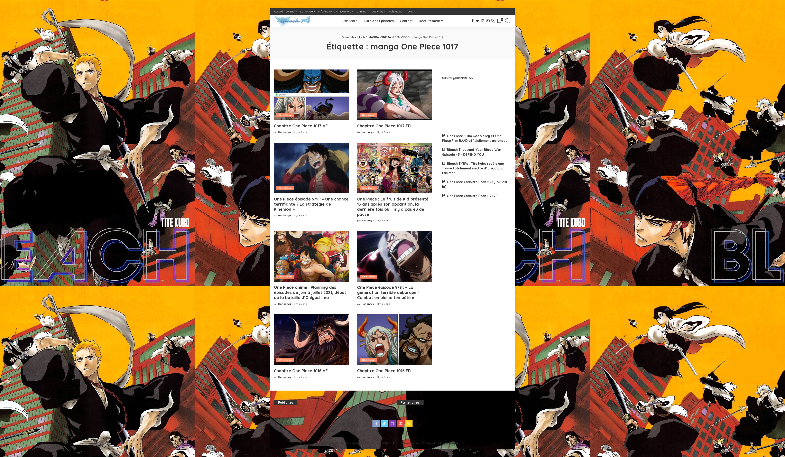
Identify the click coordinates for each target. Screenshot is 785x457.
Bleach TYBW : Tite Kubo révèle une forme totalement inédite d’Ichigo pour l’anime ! (473, 168)
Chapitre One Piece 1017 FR (384, 125)
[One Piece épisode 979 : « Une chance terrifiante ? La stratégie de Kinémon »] (311, 168)
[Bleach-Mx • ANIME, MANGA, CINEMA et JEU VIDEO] (292, 21)
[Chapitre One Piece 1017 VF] (311, 94)
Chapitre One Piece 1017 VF (301, 125)
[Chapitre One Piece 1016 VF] (311, 339)
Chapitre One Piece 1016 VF (301, 370)
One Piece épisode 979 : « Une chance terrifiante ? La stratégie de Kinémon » (311, 204)
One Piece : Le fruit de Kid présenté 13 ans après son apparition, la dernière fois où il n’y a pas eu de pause (392, 206)
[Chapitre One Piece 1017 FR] (394, 94)
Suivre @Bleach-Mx (457, 78)
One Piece (285, 115)
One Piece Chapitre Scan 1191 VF (472, 196)
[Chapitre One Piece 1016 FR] (394, 339)
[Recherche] (508, 21)
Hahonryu (284, 132)
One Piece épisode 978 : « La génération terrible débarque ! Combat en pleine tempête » (388, 292)
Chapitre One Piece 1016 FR (384, 370)
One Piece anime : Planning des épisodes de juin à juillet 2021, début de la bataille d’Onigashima (310, 292)
